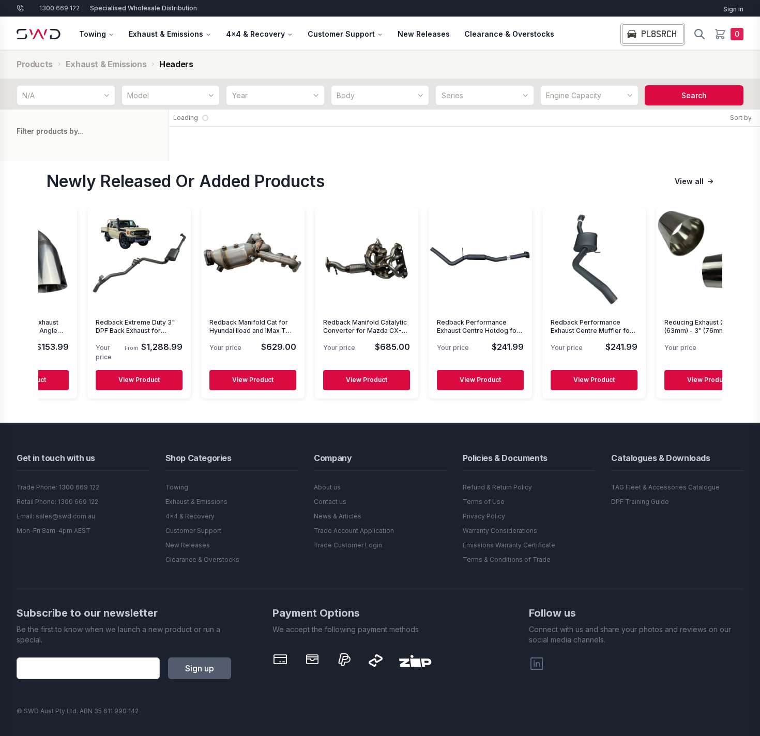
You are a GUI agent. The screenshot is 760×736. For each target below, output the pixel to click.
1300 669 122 (59, 8)
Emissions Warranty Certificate (509, 545)
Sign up (199, 668)
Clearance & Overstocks (509, 33)
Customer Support (341, 33)
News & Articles (337, 516)
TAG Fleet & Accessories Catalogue (665, 487)
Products (35, 64)
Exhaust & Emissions (166, 33)
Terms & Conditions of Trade (507, 559)
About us (327, 487)
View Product (117, 380)
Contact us (330, 501)
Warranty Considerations (500, 530)
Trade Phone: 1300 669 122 (58, 487)
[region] (380, 304)
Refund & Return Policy (497, 487)
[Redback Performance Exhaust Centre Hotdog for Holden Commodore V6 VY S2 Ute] (458, 258)
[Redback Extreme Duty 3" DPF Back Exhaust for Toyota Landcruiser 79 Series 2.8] (117, 258)
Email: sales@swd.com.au (56, 516)
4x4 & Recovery (255, 33)
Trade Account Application (354, 530)
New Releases (424, 33)
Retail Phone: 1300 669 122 (57, 501)
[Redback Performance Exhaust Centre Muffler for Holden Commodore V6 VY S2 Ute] (572, 258)
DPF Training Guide (640, 501)
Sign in (733, 9)
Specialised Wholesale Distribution (143, 8)
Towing (92, 33)
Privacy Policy (484, 516)
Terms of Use (484, 501)
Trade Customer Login (348, 545)
